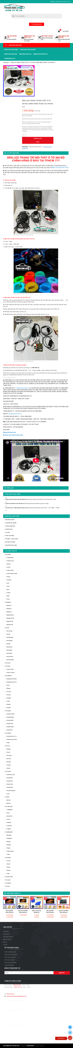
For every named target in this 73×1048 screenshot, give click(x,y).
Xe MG (7, 797)
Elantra (8, 688)
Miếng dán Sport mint (9, 432)
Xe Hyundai (8, 675)
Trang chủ (6, 62)
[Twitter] (9, 1003)
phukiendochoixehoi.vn (15, 413)
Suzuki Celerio (11, 714)
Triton (8, 854)
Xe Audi (8, 886)
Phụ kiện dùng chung (35, 146)
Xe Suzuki (8, 710)
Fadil (8, 742)
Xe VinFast (8, 733)
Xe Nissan (8, 857)
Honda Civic (10, 784)
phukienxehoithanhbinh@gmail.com (17, 996)
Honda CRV (10, 787)
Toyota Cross (10, 560)
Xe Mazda (8, 602)
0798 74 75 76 (18, 987)
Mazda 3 (9, 608)
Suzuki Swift (10, 720)
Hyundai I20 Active (12, 678)
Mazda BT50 (10, 615)
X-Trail (8, 860)
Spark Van (9, 816)
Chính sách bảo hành (11, 49)
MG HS (8, 800)
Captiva (9, 828)
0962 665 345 (17, 985)
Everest (9, 758)
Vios (8, 583)
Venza (8, 567)
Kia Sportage (10, 659)
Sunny (8, 864)
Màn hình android (10, 519)
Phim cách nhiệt (10, 535)
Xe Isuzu (8, 666)
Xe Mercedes (9, 876)
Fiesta (8, 768)
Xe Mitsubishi (9, 832)
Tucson (9, 694)
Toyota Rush (10, 557)
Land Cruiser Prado (12, 573)
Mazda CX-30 (10, 618)
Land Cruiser (10, 570)
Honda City (10, 781)
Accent (9, 691)
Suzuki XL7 (10, 730)
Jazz (8, 793)
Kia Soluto (9, 653)
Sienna (8, 564)
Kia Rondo (9, 647)
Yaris (8, 586)
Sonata (9, 707)
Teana (8, 867)
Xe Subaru (8, 883)
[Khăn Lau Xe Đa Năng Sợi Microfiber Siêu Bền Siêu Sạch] (36, 902)
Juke (8, 873)
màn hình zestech (25, 54)
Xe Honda (8, 771)
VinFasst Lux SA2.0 (12, 739)
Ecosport (9, 755)
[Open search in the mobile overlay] (36, 16)
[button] (31, 68)
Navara (9, 870)
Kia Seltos (9, 650)
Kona (8, 685)
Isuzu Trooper (11, 672)
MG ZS (8, 803)
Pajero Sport (10, 851)
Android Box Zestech (40, 54)
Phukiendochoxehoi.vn (22, 388)
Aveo (8, 813)
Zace (8, 599)
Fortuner (9, 580)
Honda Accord (11, 774)
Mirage (9, 841)
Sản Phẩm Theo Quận (11, 545)
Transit (9, 765)
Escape (9, 761)
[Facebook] (6, 1003)
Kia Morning (10, 637)
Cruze (8, 819)
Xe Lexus (8, 663)
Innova (8, 576)
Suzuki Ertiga (10, 717)
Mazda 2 (9, 605)
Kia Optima (9, 640)
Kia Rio (8, 643)
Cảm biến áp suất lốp (11, 522)
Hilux (8, 596)
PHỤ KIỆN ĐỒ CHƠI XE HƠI (11, 1045)
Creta (8, 701)
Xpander (9, 835)
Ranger (9, 749)
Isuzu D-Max (10, 669)
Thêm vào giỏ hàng (38, 140)
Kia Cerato (9, 631)
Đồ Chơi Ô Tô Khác (10, 542)
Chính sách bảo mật (10, 54)
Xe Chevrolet (9, 806)
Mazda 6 (9, 611)
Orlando (9, 822)
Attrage (9, 844)
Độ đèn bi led (9, 529)
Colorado (9, 825)
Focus (8, 752)
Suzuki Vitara (10, 726)
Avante (9, 704)
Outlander (9, 838)
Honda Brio (10, 777)
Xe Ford (8, 746)
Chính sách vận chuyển (27, 49)
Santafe (9, 698)
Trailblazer (10, 809)
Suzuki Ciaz (10, 723)
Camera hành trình (10, 526)
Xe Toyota (8, 554)
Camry (8, 592)
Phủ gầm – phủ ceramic (12, 538)
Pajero (8, 848)
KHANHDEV (30, 1045)
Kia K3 (8, 634)
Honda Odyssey (11, 790)
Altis (8, 589)
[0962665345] (71, 1038)
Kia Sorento (10, 656)
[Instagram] (12, 1003)
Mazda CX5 (10, 621)
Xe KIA (7, 627)
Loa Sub (8, 532)
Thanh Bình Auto (9, 58)
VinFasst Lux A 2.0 (11, 736)
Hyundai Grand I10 (11, 682)
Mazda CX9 (10, 624)
